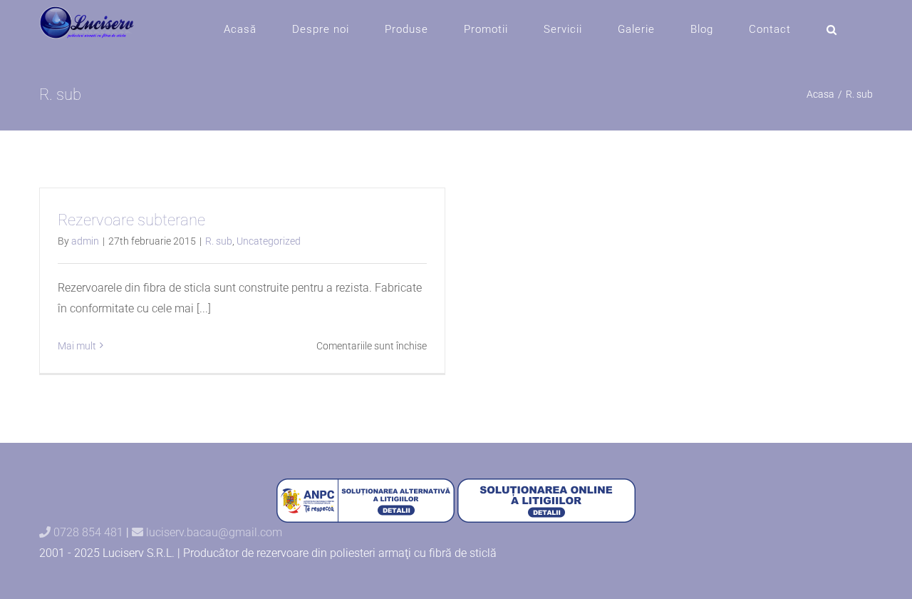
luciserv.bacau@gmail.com (212, 532)
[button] (831, 29)
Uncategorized (269, 241)
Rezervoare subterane (131, 220)
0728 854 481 (87, 532)
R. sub (218, 241)
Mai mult (77, 346)
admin (85, 241)
